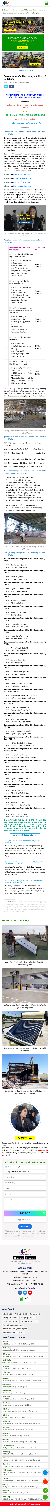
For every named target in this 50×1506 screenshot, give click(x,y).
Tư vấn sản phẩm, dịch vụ (15, 1167)
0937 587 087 (26, 222)
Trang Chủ (7, 10)
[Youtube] (30, 1293)
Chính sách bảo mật (10, 1321)
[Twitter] (25, 1293)
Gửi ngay (25, 1226)
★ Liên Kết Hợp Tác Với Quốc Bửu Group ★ (25, 1504)
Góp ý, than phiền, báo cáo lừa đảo (18, 1172)
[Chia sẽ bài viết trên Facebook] (11, 86)
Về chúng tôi (7, 1314)
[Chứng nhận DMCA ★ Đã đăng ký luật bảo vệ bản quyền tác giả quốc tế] (25, 1299)
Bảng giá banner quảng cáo (13, 1325)
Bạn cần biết (8, 1309)
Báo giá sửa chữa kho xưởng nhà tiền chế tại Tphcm (21, 13)
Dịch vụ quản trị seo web (22, 186)
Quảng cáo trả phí (25, 70)
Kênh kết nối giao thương (22, 175)
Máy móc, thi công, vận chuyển (36, 10)
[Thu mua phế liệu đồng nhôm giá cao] (23, 25)
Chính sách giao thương (29, 1321)
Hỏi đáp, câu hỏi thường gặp (13, 1332)
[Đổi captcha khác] (44, 1213)
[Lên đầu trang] (45, 1497)
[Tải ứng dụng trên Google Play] (30, 1258)
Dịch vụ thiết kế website (21, 182)
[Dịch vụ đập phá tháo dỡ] (23, 60)
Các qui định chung (27, 1318)
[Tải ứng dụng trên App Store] (18, 1258)
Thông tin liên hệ (21, 1314)
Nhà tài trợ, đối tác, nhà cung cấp (15, 1329)
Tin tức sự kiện (18, 10)
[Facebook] (20, 1293)
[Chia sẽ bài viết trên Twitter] (6, 86)
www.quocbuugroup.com (28, 1281)
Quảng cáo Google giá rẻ (22, 178)
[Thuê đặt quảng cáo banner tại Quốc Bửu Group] (23, 42)
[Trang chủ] (6, 3)
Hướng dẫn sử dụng (10, 1318)
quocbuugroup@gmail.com (27, 1277)
